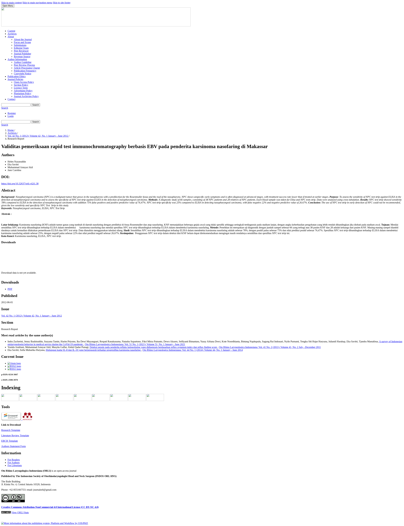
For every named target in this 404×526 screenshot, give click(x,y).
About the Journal (23, 39)
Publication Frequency (25, 70)
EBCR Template (9, 441)
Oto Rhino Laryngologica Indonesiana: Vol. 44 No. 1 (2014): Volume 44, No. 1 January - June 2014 (193, 350)
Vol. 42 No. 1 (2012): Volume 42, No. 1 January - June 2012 (38, 136)
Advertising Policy (23, 90)
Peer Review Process (24, 65)
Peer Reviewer (21, 50)
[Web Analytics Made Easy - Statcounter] (6, 512)
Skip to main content (11, 2)
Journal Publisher (22, 53)
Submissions (20, 45)
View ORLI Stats (20, 512)
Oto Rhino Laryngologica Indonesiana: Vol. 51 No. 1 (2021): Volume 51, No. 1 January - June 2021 (135, 344)
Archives (12, 33)
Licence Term (21, 87)
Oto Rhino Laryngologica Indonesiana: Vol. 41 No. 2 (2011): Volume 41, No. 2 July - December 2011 (270, 347)
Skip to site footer (61, 2)
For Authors (14, 462)
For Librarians (15, 465)
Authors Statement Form (13, 446)
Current (11, 31)
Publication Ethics (17, 76)
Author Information (17, 59)
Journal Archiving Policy (26, 96)
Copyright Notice (22, 73)
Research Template (10, 430)
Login (11, 116)
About (11, 36)
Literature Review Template (15, 435)
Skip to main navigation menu (37, 2)
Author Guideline (22, 62)
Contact (11, 99)
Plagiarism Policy (22, 93)
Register (12, 113)
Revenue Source (22, 56)
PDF (10, 289)
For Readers (14, 459)
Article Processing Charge (27, 68)
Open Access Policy (24, 82)
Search (35, 105)
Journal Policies (15, 79)
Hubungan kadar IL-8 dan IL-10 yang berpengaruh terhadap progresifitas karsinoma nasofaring (93, 350)
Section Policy (21, 85)
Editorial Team (21, 48)
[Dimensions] (46, 400)
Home (11, 130)
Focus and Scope (22, 42)
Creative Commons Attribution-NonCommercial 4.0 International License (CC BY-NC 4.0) (50, 507)
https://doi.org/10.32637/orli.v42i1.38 (20, 183)
